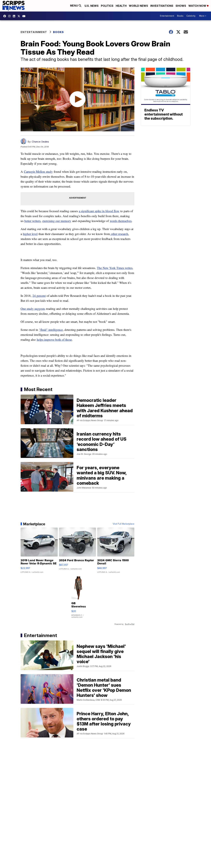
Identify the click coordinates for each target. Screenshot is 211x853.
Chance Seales (40, 141)
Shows (181, 5)
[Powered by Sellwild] (129, 624)
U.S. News (92, 5)
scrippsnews (5, 16)
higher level (30, 234)
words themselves (121, 221)
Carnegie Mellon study (38, 171)
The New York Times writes (114, 268)
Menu (74, 5)
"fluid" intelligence (51, 330)
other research (119, 234)
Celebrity (191, 16)
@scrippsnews (24, 16)
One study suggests (33, 309)
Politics (107, 5)
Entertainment (167, 16)
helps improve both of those (54, 339)
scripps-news (15, 16)
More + (202, 16)
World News (138, 5)
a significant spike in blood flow (99, 211)
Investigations (161, 5)
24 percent (39, 296)
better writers (32, 221)
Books (180, 16)
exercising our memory (56, 221)
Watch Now (197, 5)
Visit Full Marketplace (123, 524)
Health (121, 5)
